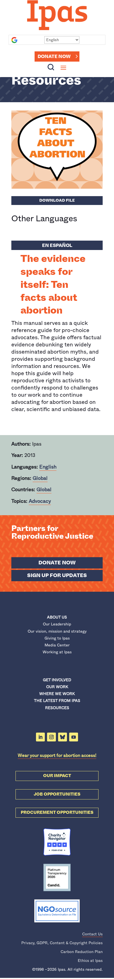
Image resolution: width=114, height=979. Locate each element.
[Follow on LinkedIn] (40, 737)
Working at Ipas (57, 652)
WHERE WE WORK (57, 693)
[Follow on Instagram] (51, 737)
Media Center (57, 645)
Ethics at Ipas (90, 960)
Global (40, 478)
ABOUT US (57, 617)
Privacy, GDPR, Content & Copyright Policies (62, 943)
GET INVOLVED (57, 680)
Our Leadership (57, 624)
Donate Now (54, 56)
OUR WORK (57, 686)
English (47, 466)
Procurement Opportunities (57, 812)
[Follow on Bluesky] (62, 737)
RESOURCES (57, 707)
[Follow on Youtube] (73, 737)
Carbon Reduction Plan (82, 951)
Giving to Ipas (57, 638)
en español (57, 245)
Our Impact (57, 776)
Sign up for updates (57, 575)
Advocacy (40, 501)
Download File (57, 200)
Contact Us (92, 934)
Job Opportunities (57, 794)
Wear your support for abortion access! (57, 755)
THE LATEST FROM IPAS (57, 700)
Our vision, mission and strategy (57, 631)
